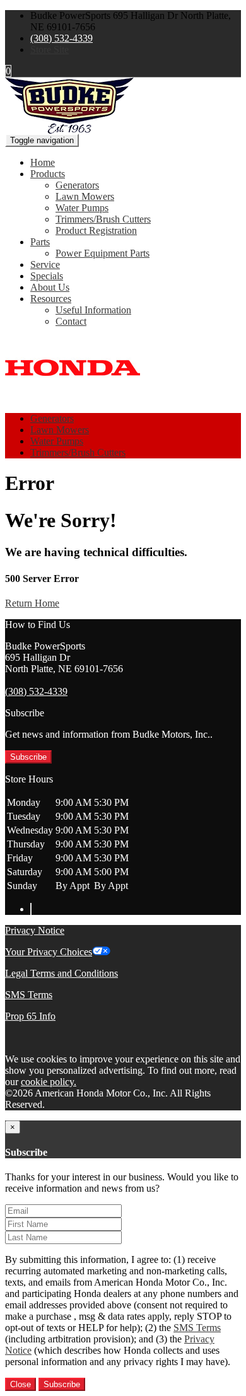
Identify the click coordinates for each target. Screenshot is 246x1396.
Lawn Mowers (85, 196)
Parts (40, 241)
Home (42, 162)
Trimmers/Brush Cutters (103, 219)
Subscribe (28, 757)
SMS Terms (28, 994)
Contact (71, 321)
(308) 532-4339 (61, 38)
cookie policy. (48, 1081)
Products (47, 173)
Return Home (32, 603)
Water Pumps (82, 207)
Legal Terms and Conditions (61, 973)
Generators (77, 185)
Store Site (49, 49)
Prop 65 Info (30, 1016)
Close (20, 1384)
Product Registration (96, 230)
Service (45, 264)
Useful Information (93, 310)
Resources (50, 298)
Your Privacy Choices (48, 951)
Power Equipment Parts (102, 253)
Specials (46, 275)
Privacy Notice (34, 930)
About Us (49, 287)
